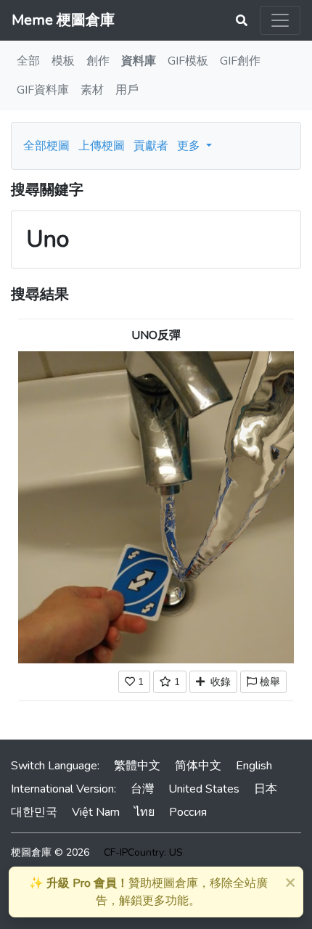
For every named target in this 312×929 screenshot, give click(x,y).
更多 (190, 146)
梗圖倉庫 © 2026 (50, 852)
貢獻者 (151, 146)
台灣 (142, 789)
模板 (63, 61)
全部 (28, 61)
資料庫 (138, 61)
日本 (265, 789)
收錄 (218, 682)
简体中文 (198, 766)
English (254, 766)
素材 (92, 90)
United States (203, 789)
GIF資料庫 (43, 90)
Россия (188, 812)
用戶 (127, 90)
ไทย (144, 812)
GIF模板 (188, 61)
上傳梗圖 (101, 146)
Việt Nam (96, 812)
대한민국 (34, 812)
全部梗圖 (46, 146)
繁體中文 (137, 766)
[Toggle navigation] (280, 20)
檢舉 (268, 682)
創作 (98, 61)
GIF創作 (240, 61)
